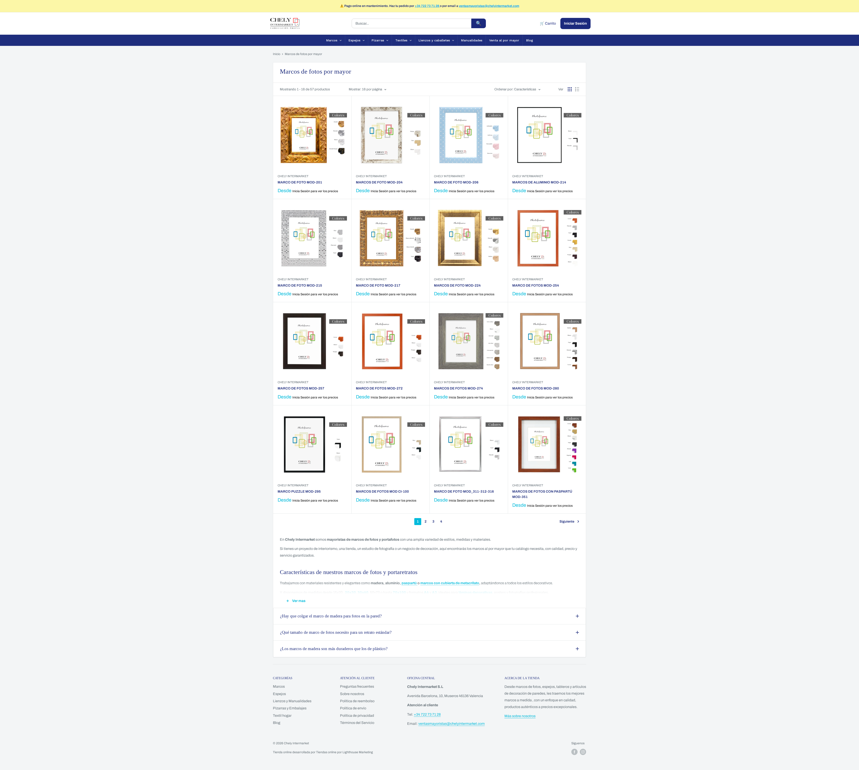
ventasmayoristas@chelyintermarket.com (489, 6)
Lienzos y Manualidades (292, 701)
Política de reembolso (357, 701)
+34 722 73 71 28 (427, 6)
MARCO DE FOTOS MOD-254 (535, 285)
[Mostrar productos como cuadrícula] (570, 89)
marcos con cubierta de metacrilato (449, 583)
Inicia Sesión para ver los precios (315, 191)
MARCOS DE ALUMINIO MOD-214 (539, 182)
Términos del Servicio (357, 723)
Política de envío (353, 708)
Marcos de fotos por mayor (303, 54)
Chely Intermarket (293, 176)
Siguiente (566, 521)
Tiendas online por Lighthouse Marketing (344, 752)
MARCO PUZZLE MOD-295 (299, 491)
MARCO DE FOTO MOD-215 (300, 285)
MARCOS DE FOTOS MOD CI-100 (382, 491)
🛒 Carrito (548, 23)
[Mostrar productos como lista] (577, 89)
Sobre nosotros (352, 694)
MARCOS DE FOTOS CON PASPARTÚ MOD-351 (542, 494)
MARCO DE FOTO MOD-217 (378, 285)
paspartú (409, 583)
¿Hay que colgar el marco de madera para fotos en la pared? (331, 616)
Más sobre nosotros (520, 716)
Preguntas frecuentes (357, 686)
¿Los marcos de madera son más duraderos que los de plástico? (333, 648)
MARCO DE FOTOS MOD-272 (379, 388)
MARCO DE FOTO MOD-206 (456, 182)
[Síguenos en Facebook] (574, 752)
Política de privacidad (357, 715)
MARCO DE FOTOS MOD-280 (535, 388)
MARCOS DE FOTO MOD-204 (379, 182)
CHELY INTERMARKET (371, 176)
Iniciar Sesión (575, 23)
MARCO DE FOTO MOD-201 (300, 182)
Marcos (279, 686)
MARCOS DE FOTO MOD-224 (457, 285)
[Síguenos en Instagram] (583, 752)
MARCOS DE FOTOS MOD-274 (458, 388)
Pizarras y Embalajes (289, 708)
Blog (276, 723)
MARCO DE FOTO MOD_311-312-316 (464, 491)
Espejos (279, 694)
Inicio (276, 54)
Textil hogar (282, 715)
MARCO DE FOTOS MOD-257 (301, 388)
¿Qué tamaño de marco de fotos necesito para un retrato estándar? (335, 632)
